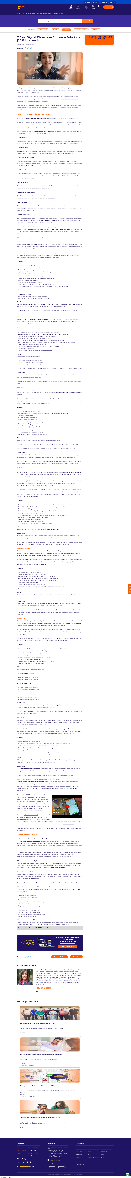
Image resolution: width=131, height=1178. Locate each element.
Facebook (21, 1162)
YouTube (30, 1162)
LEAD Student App (80, 1147)
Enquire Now (108, 6)
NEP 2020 (78, 1160)
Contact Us (20, 1143)
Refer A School (79, 1151)
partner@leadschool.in (33, 1147)
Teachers (104, 2)
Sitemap (78, 1157)
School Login (104, 1147)
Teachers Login (104, 1151)
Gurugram (52, 1168)
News (93, 8)
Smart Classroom (92, 1160)
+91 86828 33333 (32, 1150)
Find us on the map (55, 1160)
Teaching (56, 562)
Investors (78, 8)
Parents (87, 2)
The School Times (80, 1164)
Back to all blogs (59, 957)
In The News (79, 1154)
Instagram (27, 1162)
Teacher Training (104, 1160)
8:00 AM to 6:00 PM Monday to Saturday (33, 1154)
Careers (71, 8)
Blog (99, 8)
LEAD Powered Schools (31, 815)
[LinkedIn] (37, 991)
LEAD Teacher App (31, 795)
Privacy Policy (21, 1159)
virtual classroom (21, 257)
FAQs (89, 1151)
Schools (95, 2)
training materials (34, 819)
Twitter (24, 1162)
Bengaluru (61, 1168)
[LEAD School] (21, 7)
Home (18, 13)
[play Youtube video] (67, 806)
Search (87, 21)
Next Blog (76, 957)
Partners (86, 8)
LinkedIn (18, 1162)
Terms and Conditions (93, 1157)
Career (102, 1154)
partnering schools (68, 824)
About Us (112, 2)
